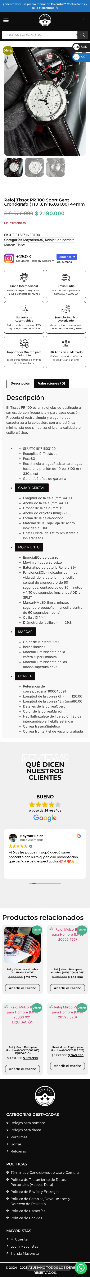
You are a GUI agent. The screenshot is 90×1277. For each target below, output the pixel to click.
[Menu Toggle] (6, 20)
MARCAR (25, 632)
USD (80, 46)
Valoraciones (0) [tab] (51, 383)
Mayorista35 (33, 240)
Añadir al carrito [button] (22, 988)
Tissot (21, 245)
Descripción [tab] (20, 383)
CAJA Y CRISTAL (31, 488)
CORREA (25, 676)
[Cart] (84, 20)
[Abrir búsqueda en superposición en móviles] (45, 35)
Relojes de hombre (60, 240)
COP (80, 56)
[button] (81, 1268)
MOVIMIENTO (29, 547)
